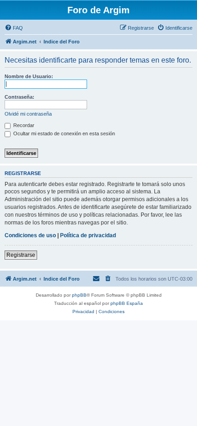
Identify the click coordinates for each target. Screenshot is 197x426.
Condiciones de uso (30, 235)
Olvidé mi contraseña (28, 114)
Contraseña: (19, 97)
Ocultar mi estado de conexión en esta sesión (63, 133)
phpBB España (126, 303)
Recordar (23, 125)
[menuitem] (14, 27)
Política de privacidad (88, 235)
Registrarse (20, 255)
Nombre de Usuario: (29, 76)
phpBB (79, 295)
